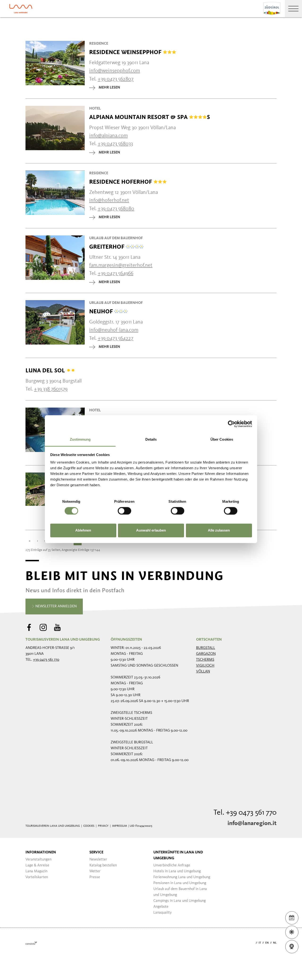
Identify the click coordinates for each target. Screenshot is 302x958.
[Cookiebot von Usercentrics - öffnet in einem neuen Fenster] (231, 423)
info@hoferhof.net (109, 200)
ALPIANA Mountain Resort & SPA (149, 117)
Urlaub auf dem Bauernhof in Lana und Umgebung (180, 892)
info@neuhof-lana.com (113, 330)
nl (275, 942)
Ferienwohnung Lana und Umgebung (181, 877)
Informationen (40, 852)
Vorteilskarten (36, 877)
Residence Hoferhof (121, 182)
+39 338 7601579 (50, 389)
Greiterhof (107, 247)
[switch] (124, 511)
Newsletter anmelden (55, 606)
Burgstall (205, 648)
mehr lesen (109, 87)
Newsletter (98, 859)
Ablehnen (83, 530)
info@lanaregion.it (252, 823)
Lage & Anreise (37, 865)
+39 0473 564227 (115, 338)
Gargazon (206, 654)
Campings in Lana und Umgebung (179, 901)
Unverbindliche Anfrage (171, 865)
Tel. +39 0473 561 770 (245, 813)
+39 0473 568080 (116, 208)
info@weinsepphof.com (114, 70)
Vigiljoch (205, 666)
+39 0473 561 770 (46, 660)
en (267, 942)
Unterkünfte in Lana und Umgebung (178, 855)
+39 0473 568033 (115, 143)
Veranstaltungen (38, 859)
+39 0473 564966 (115, 273)
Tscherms (205, 660)
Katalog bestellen (103, 865)
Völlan (203, 671)
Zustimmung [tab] (80, 439)
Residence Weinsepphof (126, 52)
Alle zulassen (219, 530)
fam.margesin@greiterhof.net (120, 265)
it (260, 942)
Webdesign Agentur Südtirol (31, 943)
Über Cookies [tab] (221, 439)
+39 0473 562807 (116, 79)
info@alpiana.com (108, 135)
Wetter (95, 871)
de (252, 942)
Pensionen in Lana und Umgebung (179, 883)
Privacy (103, 826)
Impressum (119, 826)
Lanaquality (162, 913)
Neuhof (101, 311)
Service (96, 852)
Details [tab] (151, 439)
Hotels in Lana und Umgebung (177, 871)
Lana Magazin (36, 871)
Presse (94, 877)
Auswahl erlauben (151, 530)
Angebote (160, 907)
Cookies (88, 826)
